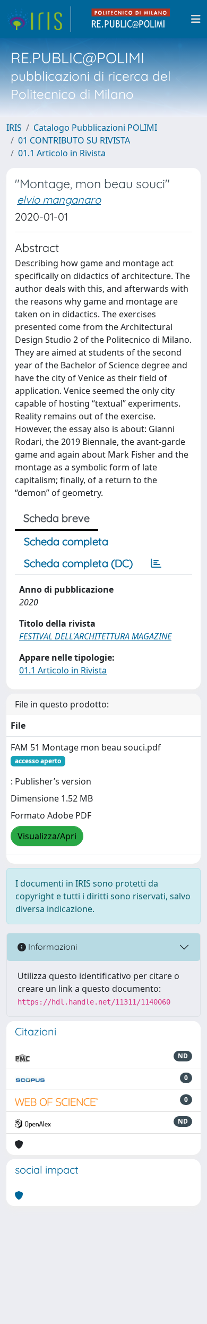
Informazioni (51, 946)
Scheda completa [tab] (66, 541)
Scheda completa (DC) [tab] (78, 563)
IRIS (14, 127)
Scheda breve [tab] (56, 518)
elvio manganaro (59, 199)
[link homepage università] (131, 19)
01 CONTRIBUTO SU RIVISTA (74, 140)
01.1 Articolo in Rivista (62, 153)
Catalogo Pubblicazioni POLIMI (95, 127)
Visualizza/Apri (47, 836)
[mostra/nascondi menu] (196, 19)
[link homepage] (38, 19)
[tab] (156, 563)
